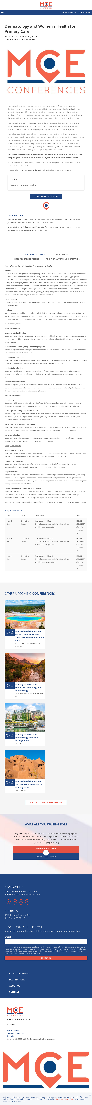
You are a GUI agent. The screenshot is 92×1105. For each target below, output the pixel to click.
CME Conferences (19, 973)
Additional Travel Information (63, 259)
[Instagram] (27, 904)
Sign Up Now (84, 12)
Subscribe (46, 958)
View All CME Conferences (46, 802)
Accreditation (60, 254)
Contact (14, 992)
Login (11, 1024)
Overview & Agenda (35, 254)
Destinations (17, 979)
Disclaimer (11, 1036)
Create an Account (19, 1019)
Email (8, 937)
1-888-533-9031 (70, 12)
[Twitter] (15, 904)
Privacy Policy (13, 1030)
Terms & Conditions (15, 1033)
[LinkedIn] (21, 904)
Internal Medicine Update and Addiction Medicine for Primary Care (29, 784)
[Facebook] (9, 904)
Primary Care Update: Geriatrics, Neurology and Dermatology (28, 687)
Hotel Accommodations (26, 259)
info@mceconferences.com (26, 894)
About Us (14, 985)
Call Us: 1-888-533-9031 (46, 857)
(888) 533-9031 (30, 891)
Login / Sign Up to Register (46, 196)
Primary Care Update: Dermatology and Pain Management (26, 737)
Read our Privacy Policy (65, 1099)
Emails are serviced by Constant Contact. (25, 953)
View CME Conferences (46, 849)
